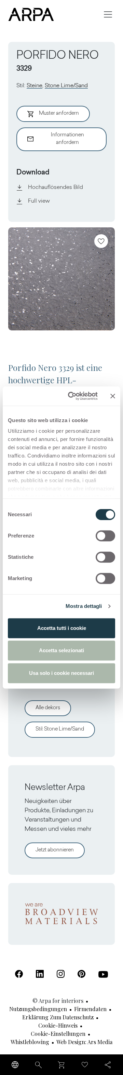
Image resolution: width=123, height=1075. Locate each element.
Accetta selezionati (61, 650)
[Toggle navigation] (108, 14)
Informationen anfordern (67, 139)
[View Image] (61, 278)
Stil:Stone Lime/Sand (60, 729)
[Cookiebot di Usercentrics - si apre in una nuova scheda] (72, 396)
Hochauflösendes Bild (55, 187)
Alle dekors (48, 708)
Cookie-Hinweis (58, 1025)
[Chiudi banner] (112, 396)
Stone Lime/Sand (66, 86)
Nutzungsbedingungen (38, 1008)
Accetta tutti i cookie (61, 628)
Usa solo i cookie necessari (61, 673)
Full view (39, 201)
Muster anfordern (59, 113)
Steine (34, 86)
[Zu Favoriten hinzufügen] (101, 241)
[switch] (105, 535)
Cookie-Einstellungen (58, 1033)
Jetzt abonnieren (55, 850)
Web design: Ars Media (84, 1041)
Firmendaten (90, 1008)
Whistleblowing (30, 1041)
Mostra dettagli (84, 606)
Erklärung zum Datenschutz (58, 1017)
